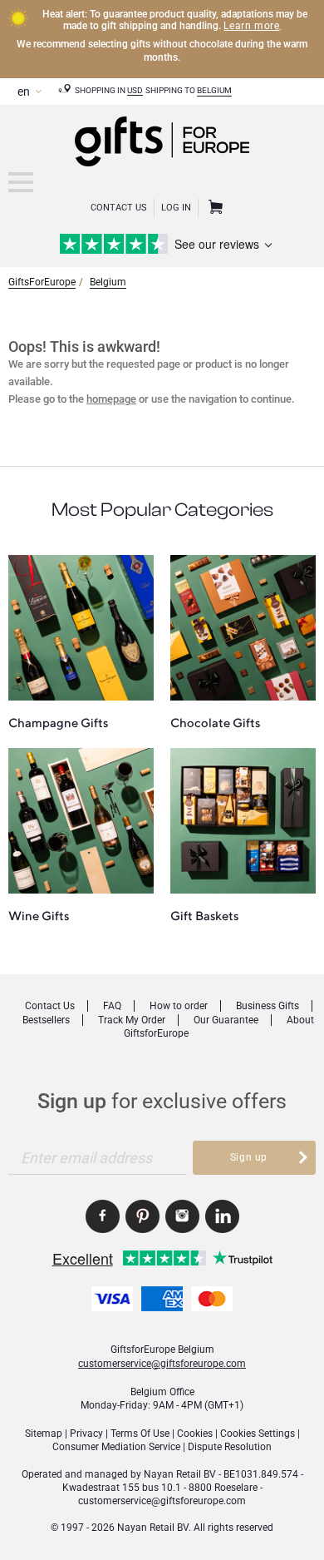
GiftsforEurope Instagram (182, 1216)
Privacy (86, 1433)
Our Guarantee (226, 1020)
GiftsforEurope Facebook (103, 1216)
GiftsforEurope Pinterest (142, 1216)
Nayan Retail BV (180, 1474)
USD (135, 90)
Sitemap (43, 1433)
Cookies (195, 1433)
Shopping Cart (213, 208)
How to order (179, 1006)
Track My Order (131, 1020)
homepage (111, 399)
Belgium (214, 90)
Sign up (249, 1157)
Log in (176, 207)
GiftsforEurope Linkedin (222, 1216)
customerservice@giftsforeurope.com (162, 1363)
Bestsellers (46, 1020)
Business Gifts (267, 1006)
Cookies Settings (257, 1433)
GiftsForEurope (42, 282)
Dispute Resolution (230, 1447)
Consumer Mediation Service (116, 1447)
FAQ (112, 1006)
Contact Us (119, 207)
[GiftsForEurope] (20, 182)
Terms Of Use (139, 1433)
